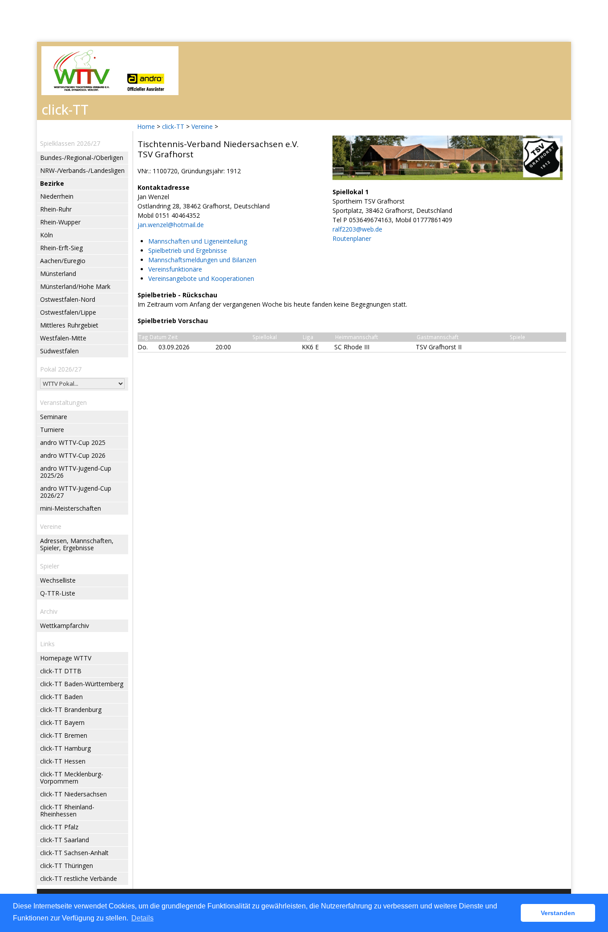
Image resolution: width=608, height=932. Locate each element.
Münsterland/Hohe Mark (75, 286)
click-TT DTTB (60, 671)
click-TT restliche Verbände (78, 878)
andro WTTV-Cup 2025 (72, 442)
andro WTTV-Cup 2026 (72, 455)
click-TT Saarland (64, 840)
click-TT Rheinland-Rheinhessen (67, 810)
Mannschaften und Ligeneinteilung (197, 241)
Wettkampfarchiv (64, 625)
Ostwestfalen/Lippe (68, 312)
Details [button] (142, 918)
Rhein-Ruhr (56, 209)
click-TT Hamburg (65, 748)
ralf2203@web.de (357, 229)
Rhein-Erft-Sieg (61, 248)
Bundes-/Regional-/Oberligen (81, 157)
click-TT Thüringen (66, 865)
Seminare (53, 416)
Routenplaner (351, 238)
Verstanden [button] (558, 912)
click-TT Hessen (62, 761)
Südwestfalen (59, 351)
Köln (46, 235)
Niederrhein (56, 196)
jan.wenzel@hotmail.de (171, 224)
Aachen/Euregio (62, 260)
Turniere (52, 429)
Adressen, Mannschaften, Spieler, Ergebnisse (76, 544)
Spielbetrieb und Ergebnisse (187, 250)
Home (146, 126)
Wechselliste (58, 580)
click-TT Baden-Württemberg (81, 684)
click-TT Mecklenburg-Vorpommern (71, 777)
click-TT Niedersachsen (73, 794)
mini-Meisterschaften (70, 508)
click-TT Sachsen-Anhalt (74, 852)
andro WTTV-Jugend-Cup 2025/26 (75, 472)
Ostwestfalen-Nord (67, 299)
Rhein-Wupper (60, 222)
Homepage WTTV (65, 658)
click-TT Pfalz (59, 827)
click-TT (173, 126)
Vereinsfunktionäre (175, 269)
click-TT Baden (61, 696)
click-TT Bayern (62, 722)
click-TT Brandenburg (70, 709)
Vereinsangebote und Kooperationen (201, 278)
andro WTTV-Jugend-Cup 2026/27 (75, 492)
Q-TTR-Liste (57, 593)
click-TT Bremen (63, 735)
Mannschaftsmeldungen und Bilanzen (202, 260)
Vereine (202, 126)
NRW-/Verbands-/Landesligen (82, 170)
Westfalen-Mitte (63, 338)
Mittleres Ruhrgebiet (69, 325)
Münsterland (58, 273)
